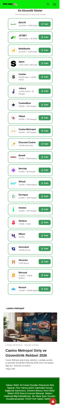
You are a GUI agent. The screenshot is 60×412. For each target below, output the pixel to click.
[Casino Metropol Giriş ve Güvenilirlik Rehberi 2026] (30, 327)
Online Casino (32, 345)
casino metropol (14, 345)
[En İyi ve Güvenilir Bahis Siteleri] (10, 4)
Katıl (46, 24)
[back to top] (53, 401)
